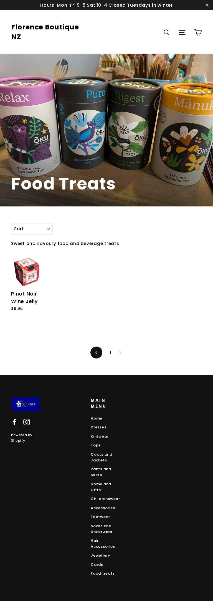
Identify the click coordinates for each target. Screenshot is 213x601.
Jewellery (100, 555)
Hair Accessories (103, 543)
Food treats (103, 573)
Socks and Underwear (102, 528)
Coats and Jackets (101, 457)
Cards (97, 564)
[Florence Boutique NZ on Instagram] (26, 422)
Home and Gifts (101, 487)
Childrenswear (105, 498)
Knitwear (99, 436)
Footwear (100, 516)
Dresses (98, 427)
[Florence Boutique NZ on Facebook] (14, 422)
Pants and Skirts (101, 472)
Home (96, 418)
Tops (96, 445)
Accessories (103, 508)
